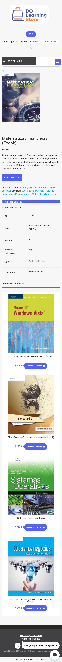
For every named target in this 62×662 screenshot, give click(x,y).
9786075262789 (29, 191)
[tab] (31, 201)
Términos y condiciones (31, 635)
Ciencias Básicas (41, 187)
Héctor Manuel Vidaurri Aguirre (16, 194)
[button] (58, 62)
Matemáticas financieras (44, 194)
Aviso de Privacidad (31, 639)
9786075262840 (46, 191)
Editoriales (15, 61)
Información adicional (12, 202)
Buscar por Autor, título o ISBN (18, 41)
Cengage (27, 187)
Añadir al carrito (12, 177)
